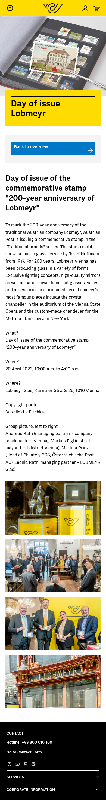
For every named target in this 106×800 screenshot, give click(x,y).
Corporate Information (31, 789)
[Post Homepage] (53, 8)
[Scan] (97, 23)
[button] (10, 8)
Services (15, 776)
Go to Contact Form (24, 752)
